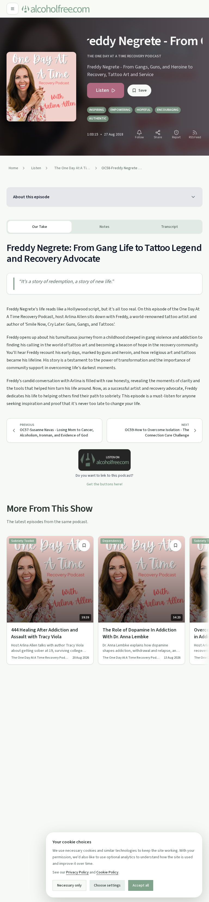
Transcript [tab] (169, 227)
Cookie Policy (107, 872)
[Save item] (84, 545)
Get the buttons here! (104, 484)
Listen (102, 90)
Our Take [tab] (39, 227)
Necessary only (69, 885)
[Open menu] (13, 9)
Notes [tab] (104, 227)
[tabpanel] (104, 320)
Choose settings (107, 885)
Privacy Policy (77, 872)
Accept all (141, 885)
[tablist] (104, 227)
